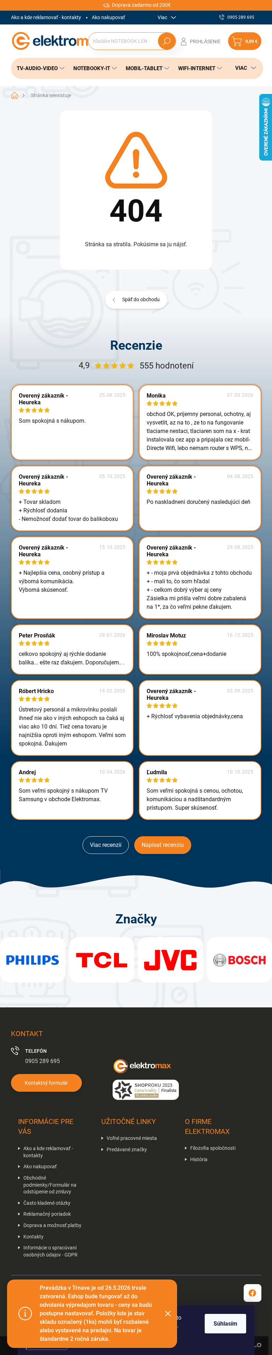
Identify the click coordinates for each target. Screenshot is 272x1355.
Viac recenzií (105, 845)
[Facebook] (252, 1293)
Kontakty (33, 1236)
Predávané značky (127, 1149)
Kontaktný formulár (46, 1083)
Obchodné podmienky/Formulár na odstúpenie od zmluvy (49, 1184)
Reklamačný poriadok (47, 1214)
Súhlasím (225, 1323)
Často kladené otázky (46, 1203)
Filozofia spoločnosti (213, 1148)
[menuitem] (38, 68)
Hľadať (166, 41)
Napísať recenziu (163, 845)
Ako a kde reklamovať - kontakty (46, 17)
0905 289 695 (42, 1061)
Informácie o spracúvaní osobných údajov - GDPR (50, 1251)
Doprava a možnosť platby (52, 1225)
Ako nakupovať (108, 17)
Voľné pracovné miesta (132, 1138)
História (199, 1159)
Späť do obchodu (141, 299)
